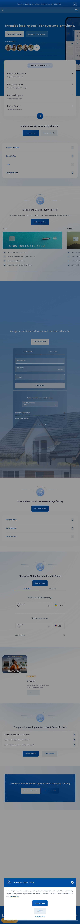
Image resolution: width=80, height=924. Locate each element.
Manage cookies (40, 916)
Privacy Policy (14, 896)
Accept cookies (40, 903)
